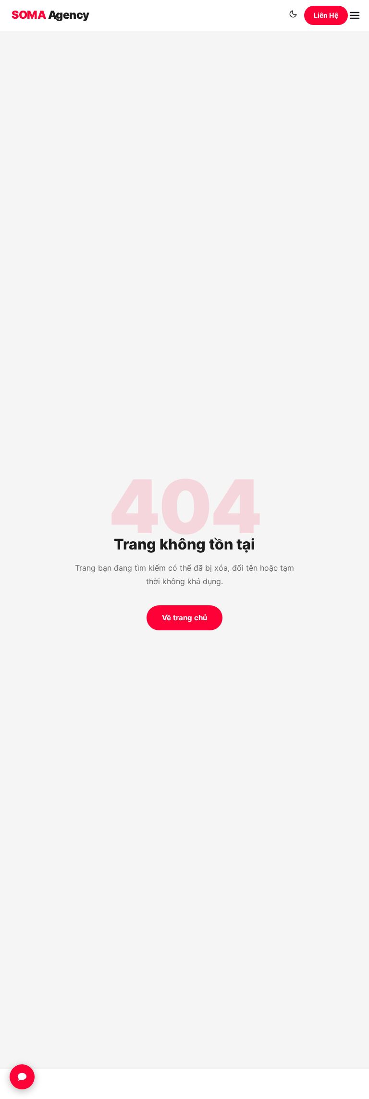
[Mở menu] (354, 15)
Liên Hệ (326, 15)
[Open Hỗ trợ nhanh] (22, 1076)
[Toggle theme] (292, 16)
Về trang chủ (184, 617)
